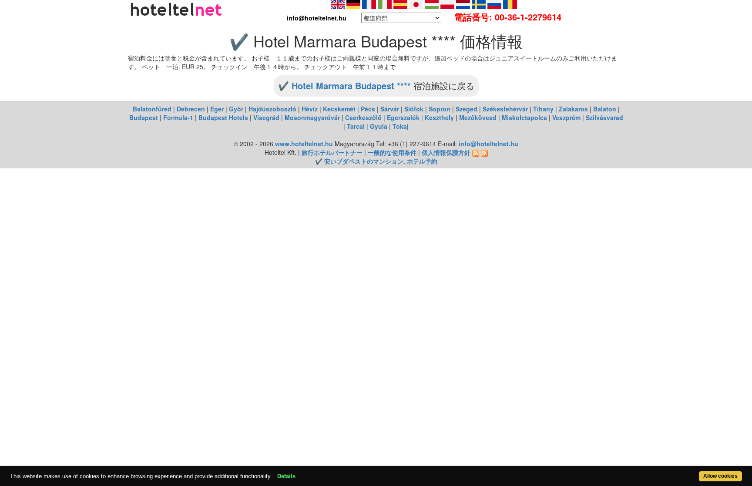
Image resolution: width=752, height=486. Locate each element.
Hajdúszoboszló (272, 108)
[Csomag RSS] (484, 152)
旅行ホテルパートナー (332, 152)
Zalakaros (573, 108)
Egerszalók (403, 117)
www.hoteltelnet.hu (304, 143)
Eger (217, 108)
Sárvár (389, 108)
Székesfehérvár (505, 108)
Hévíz (310, 108)
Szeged (466, 108)
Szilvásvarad (604, 117)
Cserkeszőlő (363, 117)
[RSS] (475, 152)
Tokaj (401, 126)
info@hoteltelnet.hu (488, 143)
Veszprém (566, 117)
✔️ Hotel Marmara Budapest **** (344, 85)
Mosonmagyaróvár (312, 117)
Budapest (143, 117)
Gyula (378, 126)
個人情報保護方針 (446, 152)
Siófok (413, 108)
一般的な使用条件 (392, 152)
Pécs (368, 108)
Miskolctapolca (524, 117)
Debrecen (191, 108)
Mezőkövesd (478, 117)
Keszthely (439, 117)
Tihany (543, 108)
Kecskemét (339, 108)
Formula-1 (178, 117)
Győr (236, 108)
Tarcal (356, 126)
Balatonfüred (152, 108)
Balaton (604, 108)
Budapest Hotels (223, 117)
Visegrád (266, 117)
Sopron (439, 108)
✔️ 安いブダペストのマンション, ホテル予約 (376, 161)
